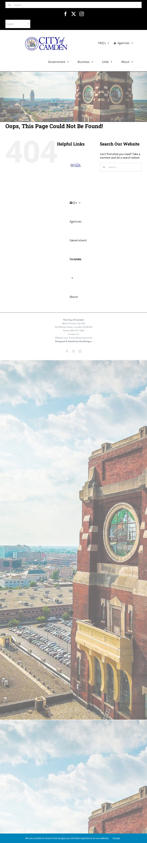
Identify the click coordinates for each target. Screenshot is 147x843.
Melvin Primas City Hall (73, 323)
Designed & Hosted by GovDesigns (73, 341)
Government (56, 62)
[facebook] (65, 14)
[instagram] (81, 14)
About (125, 62)
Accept (116, 838)
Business (84, 62)
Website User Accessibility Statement (73, 337)
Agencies (123, 43)
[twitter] (73, 14)
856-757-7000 (77, 330)
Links (105, 62)
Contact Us (73, 334)
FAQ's (102, 43)
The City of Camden (73, 319)
